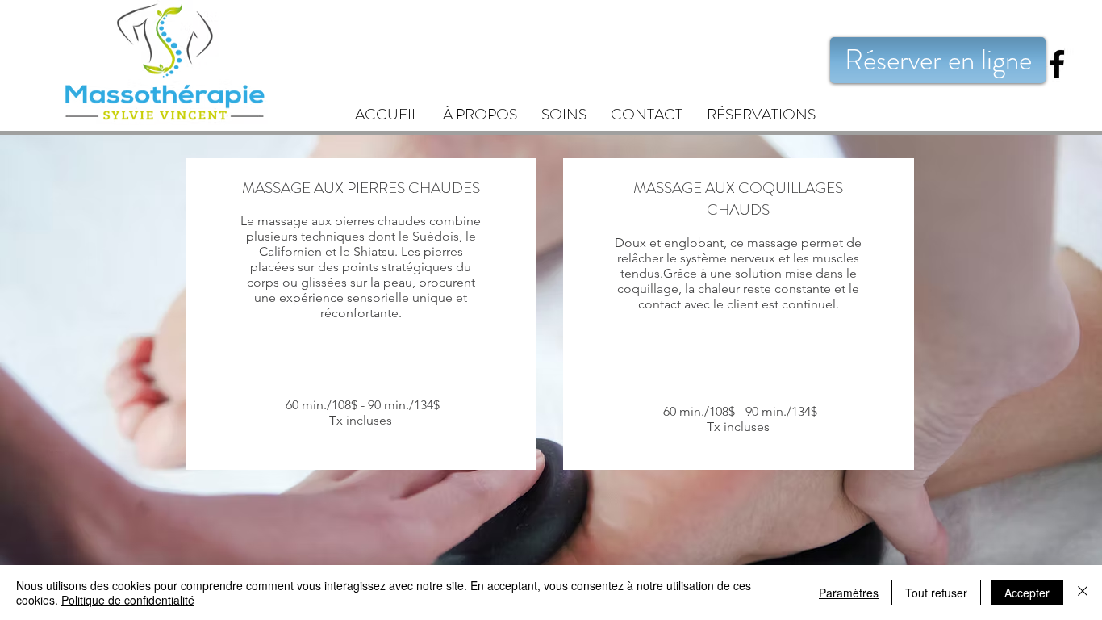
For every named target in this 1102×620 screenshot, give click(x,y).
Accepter (1027, 592)
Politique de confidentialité (127, 600)
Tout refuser (936, 592)
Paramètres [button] (849, 592)
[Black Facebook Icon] (1056, 63)
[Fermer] (1082, 592)
